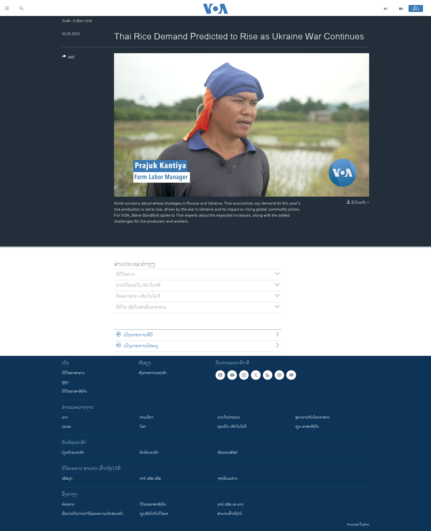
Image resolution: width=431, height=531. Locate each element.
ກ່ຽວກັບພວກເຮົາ (73, 452)
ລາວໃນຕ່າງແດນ (228, 417)
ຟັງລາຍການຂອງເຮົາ (153, 373)
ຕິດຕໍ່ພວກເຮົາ (149, 452)
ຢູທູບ (65, 382)
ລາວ (65, 417)
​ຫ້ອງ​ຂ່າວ (68, 504)
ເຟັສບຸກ (67, 478)
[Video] (401, 8)
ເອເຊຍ (66, 426)
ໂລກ (143, 426)
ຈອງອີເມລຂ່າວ (227, 478)
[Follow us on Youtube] (232, 375)
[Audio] (386, 8)
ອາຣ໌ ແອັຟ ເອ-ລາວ (230, 504)
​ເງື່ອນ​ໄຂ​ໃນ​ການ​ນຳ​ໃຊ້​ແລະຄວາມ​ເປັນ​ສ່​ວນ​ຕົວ (92, 513)
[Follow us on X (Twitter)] (255, 375)
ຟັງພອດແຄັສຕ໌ (227, 452)
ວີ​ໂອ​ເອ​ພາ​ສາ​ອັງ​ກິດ (153, 504)
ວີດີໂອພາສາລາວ (73, 373)
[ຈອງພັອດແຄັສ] (291, 375)
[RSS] (267, 375)
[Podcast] (279, 375)
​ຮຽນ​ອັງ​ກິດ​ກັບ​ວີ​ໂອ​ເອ (154, 513)
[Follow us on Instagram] (244, 375)
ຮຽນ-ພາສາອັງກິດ (307, 426)
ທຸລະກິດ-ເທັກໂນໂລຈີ (231, 426)
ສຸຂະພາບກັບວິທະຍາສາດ (312, 417)
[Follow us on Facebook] (220, 375)
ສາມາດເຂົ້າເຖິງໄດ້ (229, 513)
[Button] (68, 57)
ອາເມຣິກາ (146, 417)
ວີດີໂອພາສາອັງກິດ (74, 391)
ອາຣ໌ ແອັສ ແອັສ (150, 478)
